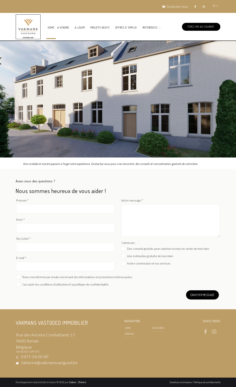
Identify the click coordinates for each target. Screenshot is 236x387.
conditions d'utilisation (53, 284)
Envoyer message (202, 295)
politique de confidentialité (91, 284)
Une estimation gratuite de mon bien (150, 256)
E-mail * (21, 258)
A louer (80, 27)
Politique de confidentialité (207, 382)
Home (51, 27)
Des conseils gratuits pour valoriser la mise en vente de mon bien (168, 248)
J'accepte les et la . (65, 284)
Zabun (72, 382)
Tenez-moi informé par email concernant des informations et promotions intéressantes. (77, 277)
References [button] (151, 27)
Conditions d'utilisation (181, 382)
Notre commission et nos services (149, 263)
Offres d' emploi (126, 27)
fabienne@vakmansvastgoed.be (49, 362)
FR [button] (214, 6)
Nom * (20, 219)
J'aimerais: (128, 242)
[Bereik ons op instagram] (214, 333)
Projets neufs (100, 27)
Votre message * (132, 200)
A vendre (63, 27)
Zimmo (82, 382)
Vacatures (158, 327)
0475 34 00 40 (34, 356)
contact (129, 333)
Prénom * (22, 200)
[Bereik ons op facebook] (205, 333)
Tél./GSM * (23, 238)
